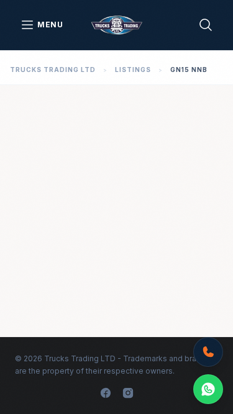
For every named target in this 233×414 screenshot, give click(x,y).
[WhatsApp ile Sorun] (208, 389)
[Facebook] (105, 393)
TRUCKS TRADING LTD (53, 69)
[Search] (205, 24)
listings (133, 69)
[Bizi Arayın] (208, 352)
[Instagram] (128, 393)
